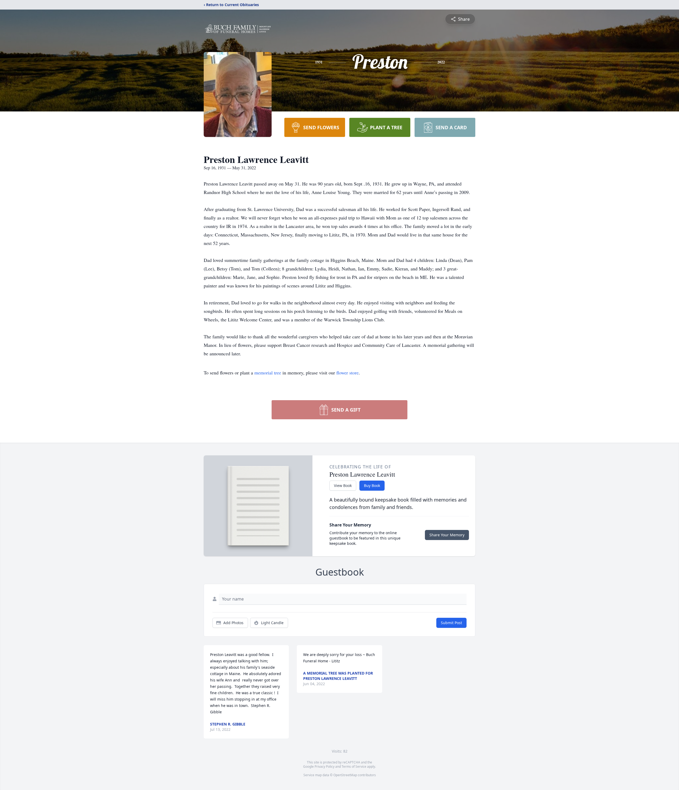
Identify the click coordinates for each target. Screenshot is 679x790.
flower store (347, 372)
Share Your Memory (446, 534)
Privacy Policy (324, 766)
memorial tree (267, 372)
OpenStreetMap (345, 775)
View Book (343, 485)
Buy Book (372, 485)
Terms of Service (354, 766)
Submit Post (451, 622)
